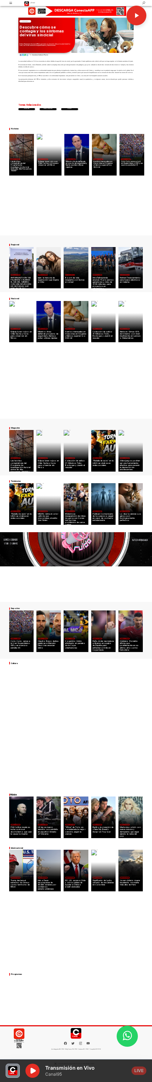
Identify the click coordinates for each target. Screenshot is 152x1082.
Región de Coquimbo (70, 274)
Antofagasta (97, 274)
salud (69, 108)
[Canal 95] (11, 3)
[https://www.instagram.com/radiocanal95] (80, 1044)
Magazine (15, 274)
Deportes (15, 638)
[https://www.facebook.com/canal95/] (65, 1043)
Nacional (25, 21)
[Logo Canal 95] (27, 3)
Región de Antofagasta (125, 274)
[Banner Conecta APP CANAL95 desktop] (76, 11)
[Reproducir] (136, 15)
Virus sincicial (48, 108)
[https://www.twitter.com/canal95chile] (73, 1044)
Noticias (26, 108)
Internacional (15, 877)
